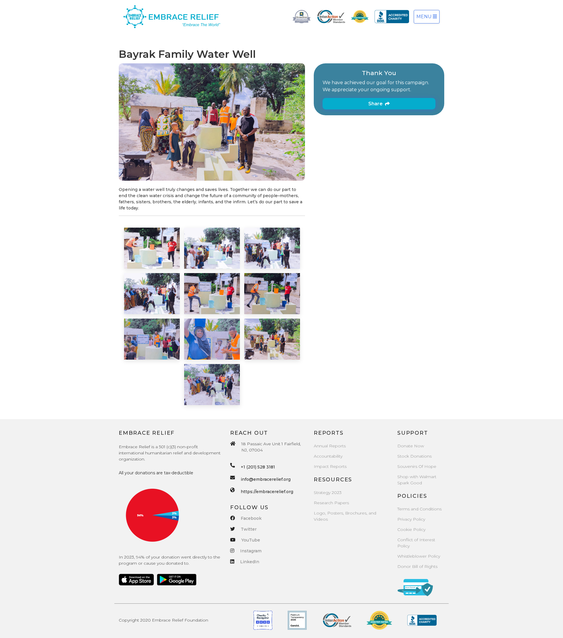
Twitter (249, 529)
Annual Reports (330, 446)
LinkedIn (249, 561)
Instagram (251, 551)
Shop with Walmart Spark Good (416, 479)
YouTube (250, 540)
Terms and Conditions (419, 509)
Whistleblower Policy (418, 556)
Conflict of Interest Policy (416, 543)
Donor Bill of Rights (417, 566)
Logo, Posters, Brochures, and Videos (345, 516)
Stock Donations (414, 456)
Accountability (328, 456)
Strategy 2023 (328, 492)
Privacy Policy (411, 519)
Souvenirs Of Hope (416, 466)
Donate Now (410, 446)
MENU (424, 16)
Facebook (251, 518)
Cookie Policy (411, 529)
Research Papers (331, 502)
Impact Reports (330, 466)
